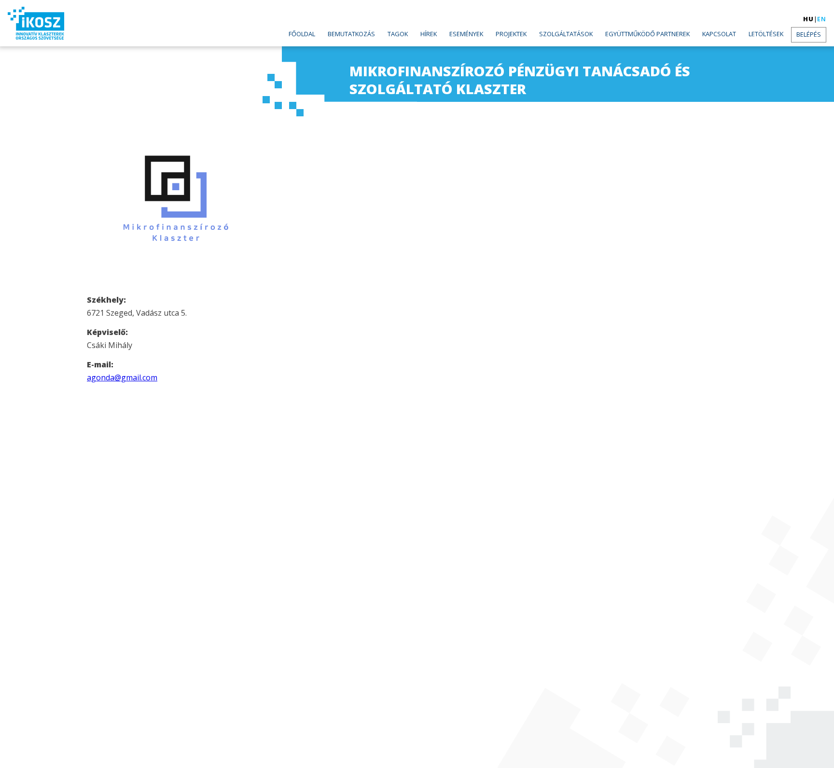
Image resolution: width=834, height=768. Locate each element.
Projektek (511, 33)
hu (808, 18)
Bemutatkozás (351, 33)
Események (466, 33)
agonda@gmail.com (122, 377)
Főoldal (302, 33)
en (821, 18)
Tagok (398, 33)
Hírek (428, 33)
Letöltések (766, 33)
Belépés (808, 34)
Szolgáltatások (566, 33)
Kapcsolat (719, 33)
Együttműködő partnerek (647, 33)
